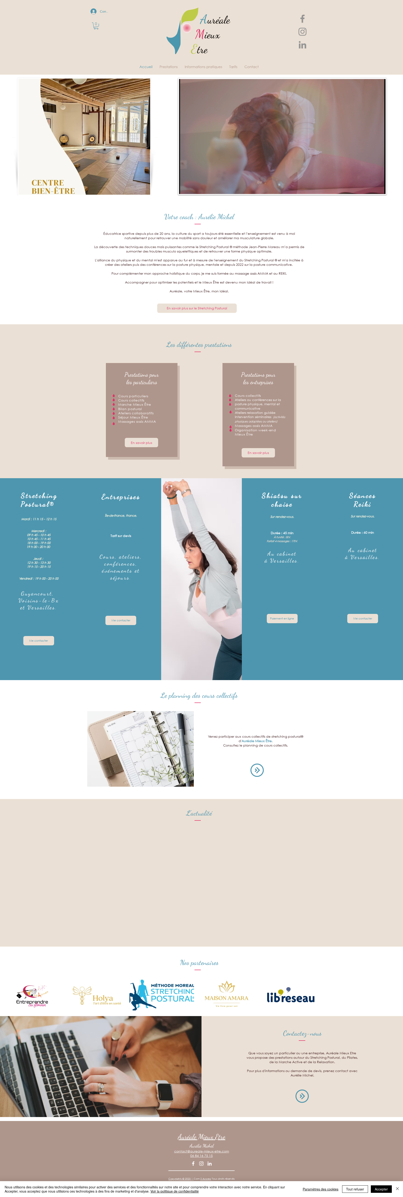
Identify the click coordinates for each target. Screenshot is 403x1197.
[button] (96, 25)
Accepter (381, 1189)
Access (206, 1179)
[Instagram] (201, 1163)
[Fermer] (397, 1189)
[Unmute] (193, 188)
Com (197, 1179)
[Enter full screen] (379, 188)
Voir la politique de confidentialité (174, 1191)
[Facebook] (193, 1163)
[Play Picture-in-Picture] (371, 188)
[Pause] (185, 188)
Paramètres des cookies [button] (320, 1189)
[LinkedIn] (209, 1163)
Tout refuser (355, 1189)
